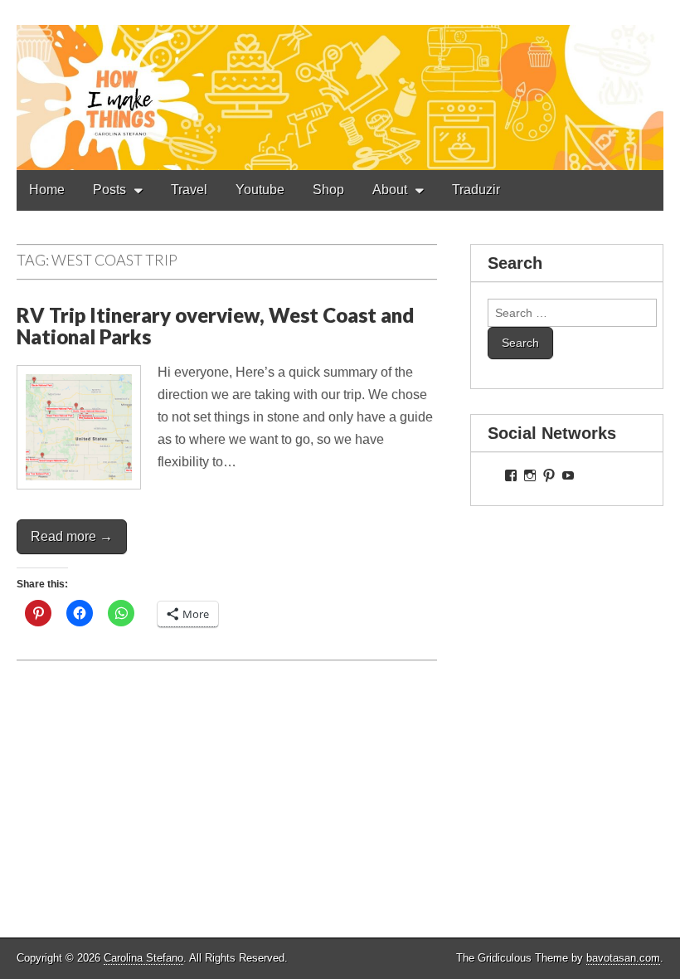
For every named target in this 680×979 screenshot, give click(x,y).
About (389, 190)
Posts (109, 190)
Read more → (72, 536)
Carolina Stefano (143, 958)
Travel (189, 190)
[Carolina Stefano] (340, 85)
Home (47, 190)
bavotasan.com (623, 958)
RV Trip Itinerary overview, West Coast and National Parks (215, 325)
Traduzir (476, 190)
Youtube (260, 190)
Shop (328, 190)
